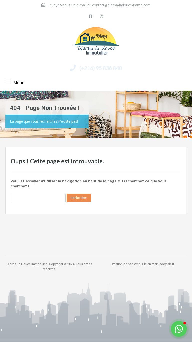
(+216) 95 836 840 (101, 68)
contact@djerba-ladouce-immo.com (121, 5)
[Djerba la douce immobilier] (96, 43)
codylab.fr (167, 264)
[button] (179, 329)
